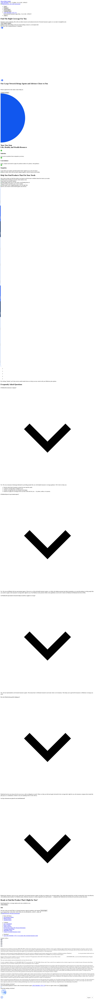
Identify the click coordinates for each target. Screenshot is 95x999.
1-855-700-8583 (4, 2)
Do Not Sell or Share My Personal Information (14, 927)
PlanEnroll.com (75, 953)
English (88, 997)
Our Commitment (8, 923)
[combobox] (90, 997)
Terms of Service (8, 926)
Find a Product (4, 904)
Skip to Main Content (6, 1)
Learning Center (7, 11)
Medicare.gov (63, 956)
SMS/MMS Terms (8, 930)
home (5, 6)
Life (2, 23)
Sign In (5, 15)
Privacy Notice (7, 925)
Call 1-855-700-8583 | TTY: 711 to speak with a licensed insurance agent (21, 935)
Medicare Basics (7, 918)
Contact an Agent (5, 92)
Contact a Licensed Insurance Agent (12, 931)
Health (5, 23)
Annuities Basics (7, 920)
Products (6, 8)
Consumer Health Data (9, 929)
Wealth (9, 23)
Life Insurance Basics (9, 917)
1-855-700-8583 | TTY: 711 (10, 12)
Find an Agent (7, 9)
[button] (47, 435)
